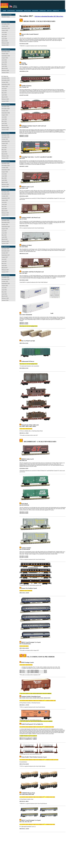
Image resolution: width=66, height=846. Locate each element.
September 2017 (6, 255)
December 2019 (5, 192)
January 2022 (5, 129)
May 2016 (4, 292)
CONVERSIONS (19, 10)
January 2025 (5, 45)
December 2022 (5, 106)
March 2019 (4, 210)
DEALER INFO (35, 10)
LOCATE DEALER (11, 10)
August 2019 (5, 200)
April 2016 (4, 294)
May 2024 (4, 64)
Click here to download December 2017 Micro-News (49, 16)
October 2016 (5, 281)
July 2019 (4, 202)
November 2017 (5, 250)
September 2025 (6, 28)
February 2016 (5, 298)
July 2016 (4, 287)
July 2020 (4, 174)
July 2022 (4, 117)
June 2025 (4, 34)
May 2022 (4, 121)
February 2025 (5, 43)
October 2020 (5, 167)
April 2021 (4, 151)
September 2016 (6, 283)
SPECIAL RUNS (27, 10)
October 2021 (5, 139)
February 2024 (5, 70)
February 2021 (5, 156)
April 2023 (4, 95)
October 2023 (5, 82)
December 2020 (5, 163)
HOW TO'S (49, 10)
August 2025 (5, 30)
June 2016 (4, 289)
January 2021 (5, 158)
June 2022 (4, 119)
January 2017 (5, 271)
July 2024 (4, 60)
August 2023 (5, 86)
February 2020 (5, 184)
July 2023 (4, 88)
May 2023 (4, 92)
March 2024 (5, 68)
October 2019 (5, 196)
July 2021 (4, 145)
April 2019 (4, 208)
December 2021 (5, 135)
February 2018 (5, 241)
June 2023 (4, 90)
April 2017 (4, 265)
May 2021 (4, 149)
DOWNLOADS (43, 10)
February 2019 (5, 213)
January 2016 (5, 300)
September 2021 (6, 141)
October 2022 (5, 110)
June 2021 (4, 147)
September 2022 (6, 112)
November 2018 (5, 222)
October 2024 (5, 53)
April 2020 (4, 180)
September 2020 (6, 169)
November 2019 (5, 194)
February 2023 (5, 99)
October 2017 (5, 253)
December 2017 (5, 248)
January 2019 (5, 215)
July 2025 (4, 32)
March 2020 (5, 182)
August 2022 (5, 115)
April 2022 (4, 123)
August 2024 (5, 57)
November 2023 (6, 80)
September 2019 (6, 198)
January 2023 (5, 101)
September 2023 (6, 84)
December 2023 (5, 78)
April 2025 (4, 38)
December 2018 (5, 220)
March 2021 (4, 154)
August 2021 (5, 143)
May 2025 (4, 36)
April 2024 (4, 66)
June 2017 (4, 261)
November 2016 (5, 279)
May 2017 (4, 263)
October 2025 (5, 26)
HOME (4, 10)
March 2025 (5, 40)
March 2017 (4, 267)
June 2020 (4, 176)
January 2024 (5, 72)
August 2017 (5, 257)
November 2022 (6, 108)
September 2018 (6, 226)
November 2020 (6, 165)
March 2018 (4, 239)
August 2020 (5, 171)
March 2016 (4, 296)
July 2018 (4, 230)
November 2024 (6, 51)
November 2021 (5, 137)
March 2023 (5, 97)
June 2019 (4, 204)
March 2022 (5, 125)
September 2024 (6, 55)
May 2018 (4, 235)
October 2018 (5, 224)
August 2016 (5, 285)
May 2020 (4, 178)
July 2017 (4, 259)
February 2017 (5, 269)
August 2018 (5, 228)
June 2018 (4, 233)
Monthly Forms (6, 16)
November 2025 (6, 24)
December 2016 (5, 277)
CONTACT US (56, 10)
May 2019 (4, 206)
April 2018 (4, 237)
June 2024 (4, 62)
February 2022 (5, 127)
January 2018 (5, 243)
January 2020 (5, 186)
